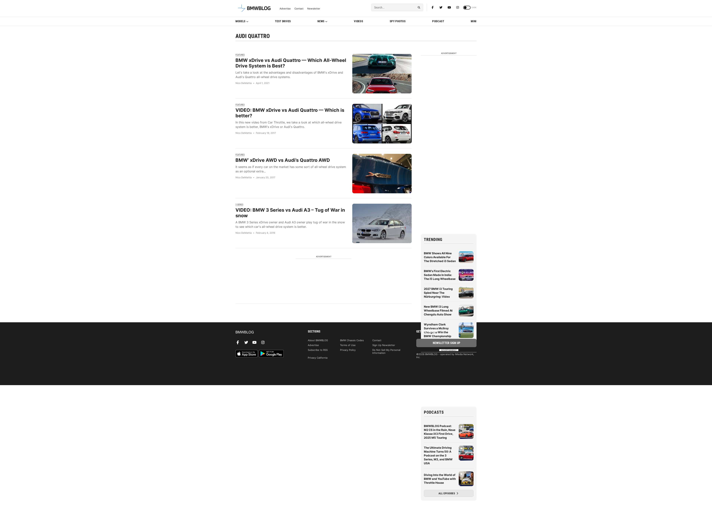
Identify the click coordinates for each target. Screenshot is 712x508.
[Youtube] (449, 7)
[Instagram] (457, 7)
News (320, 21)
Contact (299, 8)
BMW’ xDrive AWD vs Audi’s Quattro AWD (282, 160)
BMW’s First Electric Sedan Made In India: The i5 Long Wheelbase (440, 275)
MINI (474, 21)
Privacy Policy (348, 349)
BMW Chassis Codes (352, 340)
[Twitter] (441, 7)
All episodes (447, 493)
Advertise (285, 8)
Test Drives (283, 21)
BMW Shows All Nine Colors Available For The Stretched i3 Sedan (440, 257)
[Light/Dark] (467, 7)
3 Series (239, 204)
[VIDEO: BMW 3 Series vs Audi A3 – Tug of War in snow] (382, 223)
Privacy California (317, 357)
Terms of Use (348, 345)
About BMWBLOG (318, 340)
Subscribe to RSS (318, 349)
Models (240, 21)
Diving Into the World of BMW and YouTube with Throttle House (440, 478)
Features (240, 55)
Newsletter (313, 8)
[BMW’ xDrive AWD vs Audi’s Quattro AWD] (382, 173)
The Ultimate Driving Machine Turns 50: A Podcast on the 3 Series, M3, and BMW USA (438, 455)
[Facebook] (432, 7)
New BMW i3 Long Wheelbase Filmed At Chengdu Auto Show (438, 310)
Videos (358, 21)
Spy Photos (398, 21)
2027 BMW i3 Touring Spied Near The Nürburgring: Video (438, 292)
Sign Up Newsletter (383, 345)
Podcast (438, 21)
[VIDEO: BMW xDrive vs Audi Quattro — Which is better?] (382, 123)
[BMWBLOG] (265, 332)
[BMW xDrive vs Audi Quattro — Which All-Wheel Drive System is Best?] (382, 73)
